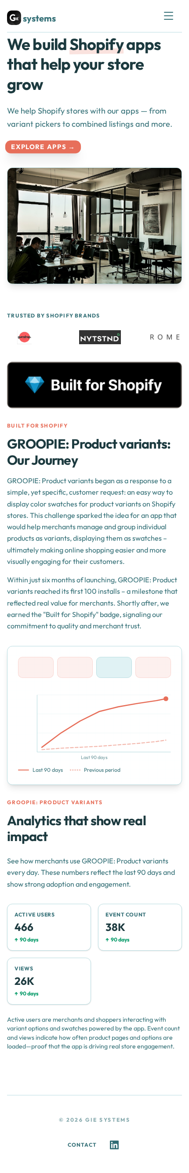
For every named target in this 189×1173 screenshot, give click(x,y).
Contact (82, 1144)
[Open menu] (173, 16)
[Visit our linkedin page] (114, 1145)
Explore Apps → (43, 147)
